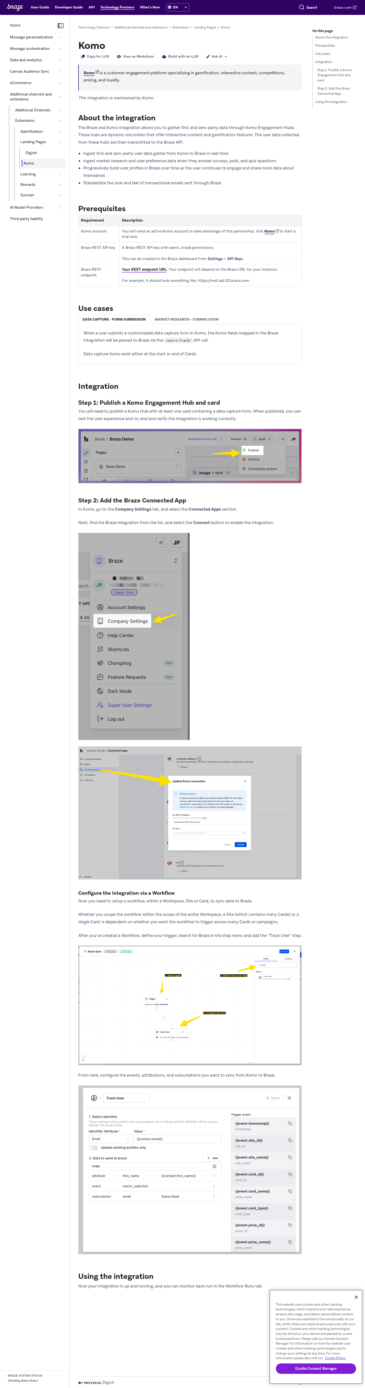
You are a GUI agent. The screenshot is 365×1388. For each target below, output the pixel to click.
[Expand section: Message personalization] (61, 37)
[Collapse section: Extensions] (61, 121)
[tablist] (190, 319)
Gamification (31, 131)
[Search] (301, 7)
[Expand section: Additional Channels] (61, 110)
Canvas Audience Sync (29, 71)
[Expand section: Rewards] (61, 185)
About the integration (331, 37)
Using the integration (331, 102)
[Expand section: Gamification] (61, 131)
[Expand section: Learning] (61, 174)
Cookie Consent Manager (316, 1368)
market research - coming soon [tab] (187, 319)
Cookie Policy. (335, 1358)
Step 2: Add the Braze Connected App (333, 91)
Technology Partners (94, 27)
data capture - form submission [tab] (114, 319)
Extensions (24, 120)
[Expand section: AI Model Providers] (61, 207)
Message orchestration (30, 48)
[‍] (169, 7)
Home (15, 25)
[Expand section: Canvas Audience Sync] (61, 71)
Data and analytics (26, 60)
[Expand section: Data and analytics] (61, 60)
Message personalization (31, 37)
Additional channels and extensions (31, 97)
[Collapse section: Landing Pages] (61, 142)
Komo (89, 72)
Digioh (31, 152)
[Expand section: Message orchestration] (61, 49)
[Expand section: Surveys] (61, 195)
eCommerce (20, 82)
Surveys (27, 195)
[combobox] (311, 7)
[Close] (356, 1297)
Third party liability (26, 218)
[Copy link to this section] (110, 45)
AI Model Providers (26, 207)
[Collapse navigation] (61, 26)
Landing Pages (33, 141)
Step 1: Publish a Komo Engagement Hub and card (334, 75)
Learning (28, 174)
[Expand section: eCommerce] (61, 83)
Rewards (27, 184)
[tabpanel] (189, 344)
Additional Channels (32, 110)
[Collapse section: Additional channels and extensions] (61, 97)
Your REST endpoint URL (144, 269)
